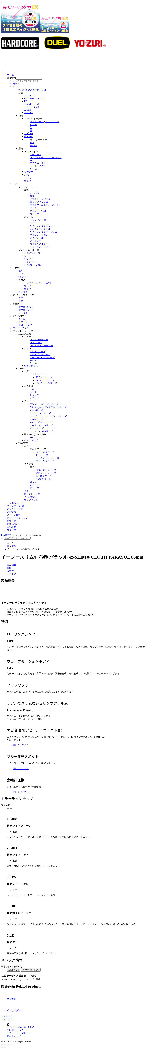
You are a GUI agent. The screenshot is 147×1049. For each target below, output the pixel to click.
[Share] (5, 1044)
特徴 (9, 567)
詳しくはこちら (21, 745)
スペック (11, 573)
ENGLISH (6, 535)
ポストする (7, 1016)
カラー (10, 570)
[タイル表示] (8, 808)
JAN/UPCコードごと (30, 970)
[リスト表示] (11, 808)
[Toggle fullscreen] (8, 1044)
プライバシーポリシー (18, 1033)
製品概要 (11, 564)
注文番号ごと (13, 970)
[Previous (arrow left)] (2, 1047)
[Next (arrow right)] (5, 1047)
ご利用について (15, 1030)
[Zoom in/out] (11, 1044)
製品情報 (11, 546)
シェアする (7, 1019)
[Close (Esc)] (2, 1044)
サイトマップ (14, 1036)
